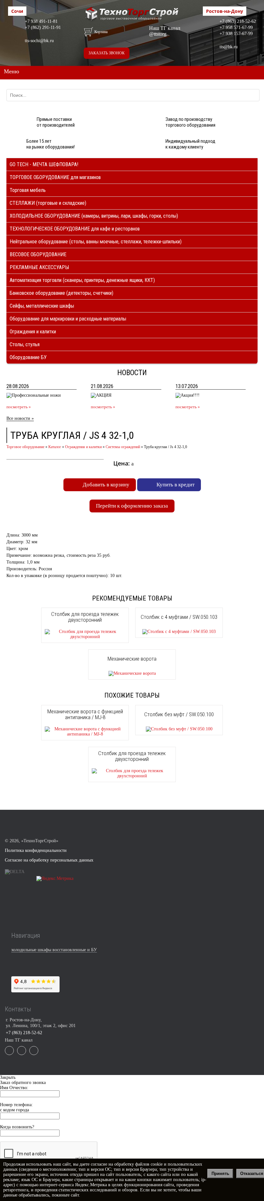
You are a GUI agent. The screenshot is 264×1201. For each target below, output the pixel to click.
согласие (99, 1164)
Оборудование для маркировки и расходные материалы (68, 319)
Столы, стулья (25, 344)
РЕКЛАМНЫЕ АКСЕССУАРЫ (39, 267)
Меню (11, 71)
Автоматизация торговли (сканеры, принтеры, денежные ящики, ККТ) (82, 280)
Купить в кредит (175, 485)
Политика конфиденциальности (36, 850)
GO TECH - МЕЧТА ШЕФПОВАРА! (44, 164)
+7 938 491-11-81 (41, 21)
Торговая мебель (28, 190)
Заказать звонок (107, 53)
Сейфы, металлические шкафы (42, 306)
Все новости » (20, 418)
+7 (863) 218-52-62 (238, 21)
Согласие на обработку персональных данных (49, 860)
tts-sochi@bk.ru (39, 40)
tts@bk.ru (229, 46)
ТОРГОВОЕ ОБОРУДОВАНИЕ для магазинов (55, 177)
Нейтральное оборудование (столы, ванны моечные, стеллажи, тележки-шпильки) (96, 242)
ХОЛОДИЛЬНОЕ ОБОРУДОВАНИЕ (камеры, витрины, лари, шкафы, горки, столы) (94, 216)
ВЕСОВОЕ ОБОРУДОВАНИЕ (38, 254)
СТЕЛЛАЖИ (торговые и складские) (48, 203)
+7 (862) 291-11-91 (43, 27)
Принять (220, 1173)
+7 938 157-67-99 (236, 33)
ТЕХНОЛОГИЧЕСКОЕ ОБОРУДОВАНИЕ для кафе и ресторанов (75, 229)
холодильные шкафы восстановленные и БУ (54, 949)
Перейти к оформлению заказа (132, 506)
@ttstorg (157, 34)
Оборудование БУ (28, 357)
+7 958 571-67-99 (236, 27)
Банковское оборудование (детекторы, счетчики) (61, 293)
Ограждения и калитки (33, 332)
